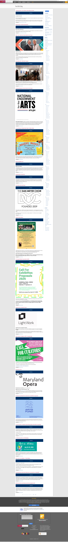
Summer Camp (23, 390)
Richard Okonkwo (47, 227)
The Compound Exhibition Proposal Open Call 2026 (22, 259)
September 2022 (48, 160)
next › (33, 494)
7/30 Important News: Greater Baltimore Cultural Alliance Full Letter (25, 10)
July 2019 (47, 128)
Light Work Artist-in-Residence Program (21, 307)
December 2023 (48, 180)
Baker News (46, 16)
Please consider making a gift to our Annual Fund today (36, 509)
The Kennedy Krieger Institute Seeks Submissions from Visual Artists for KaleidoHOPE (27, 472)
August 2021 (47, 146)
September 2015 (48, 73)
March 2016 (47, 78)
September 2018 (48, 114)
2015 (45, 62)
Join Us (64, 2)
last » (35, 494)
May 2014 (47, 51)
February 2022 (47, 151)
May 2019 (47, 125)
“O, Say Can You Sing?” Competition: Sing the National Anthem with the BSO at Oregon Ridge (28, 424)
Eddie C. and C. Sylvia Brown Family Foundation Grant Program (24, 35)
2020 (45, 136)
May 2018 (47, 109)
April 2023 (47, 170)
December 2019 (48, 134)
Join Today (34, 505)
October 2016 (47, 87)
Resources (28, 2)
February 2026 (47, 199)
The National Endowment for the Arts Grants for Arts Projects (24, 88)
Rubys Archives (47, 24)
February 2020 (47, 137)
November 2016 (48, 88)
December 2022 (48, 164)
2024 (45, 182)
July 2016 (47, 83)
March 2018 (47, 106)
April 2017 (47, 96)
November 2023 (48, 179)
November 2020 (48, 142)
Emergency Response (47, 17)
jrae (45, 226)
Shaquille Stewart (31, 460)
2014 (45, 49)
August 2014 (47, 55)
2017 (45, 91)
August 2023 (47, 175)
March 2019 (47, 123)
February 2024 (47, 184)
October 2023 (47, 178)
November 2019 (48, 133)
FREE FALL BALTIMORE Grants (19, 161)
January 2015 (47, 63)
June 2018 (47, 110)
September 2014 (48, 56)
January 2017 (47, 92)
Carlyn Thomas (47, 210)
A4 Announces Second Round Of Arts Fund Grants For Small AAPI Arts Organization (27, 395)
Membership (23, 2)
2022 (45, 150)
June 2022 (47, 156)
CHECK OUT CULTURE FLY (42, 520)
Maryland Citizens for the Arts (48, 43)
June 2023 (47, 173)
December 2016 (48, 89)
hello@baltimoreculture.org (34, 529)
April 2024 (47, 187)
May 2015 (47, 68)
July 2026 (47, 205)
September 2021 (48, 147)
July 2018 (47, 111)
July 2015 (47, 70)
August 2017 (47, 101)
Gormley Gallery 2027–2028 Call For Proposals (22, 61)
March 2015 (47, 65)
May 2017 (47, 97)
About (15, 2)
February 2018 (47, 105)
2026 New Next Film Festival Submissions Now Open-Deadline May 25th (25, 483)
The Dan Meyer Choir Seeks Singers (20, 185)
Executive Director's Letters (22, 22)
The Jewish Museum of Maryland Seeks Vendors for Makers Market (25, 128)
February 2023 (47, 168)
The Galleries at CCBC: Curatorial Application (22, 365)
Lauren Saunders (47, 214)
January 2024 (47, 183)
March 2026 (47, 200)
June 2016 (47, 82)
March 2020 (47, 138)
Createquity (46, 42)
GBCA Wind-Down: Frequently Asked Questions (22, 24)
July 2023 (47, 174)
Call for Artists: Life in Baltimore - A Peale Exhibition (23, 458)
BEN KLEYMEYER (47, 218)
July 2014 (47, 54)
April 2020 (47, 139)
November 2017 (48, 102)
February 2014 (47, 50)
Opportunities (21, 159)
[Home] (6, 2)
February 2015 (47, 64)
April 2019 (47, 124)
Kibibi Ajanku (46, 219)
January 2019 (47, 120)
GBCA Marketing (30, 37)
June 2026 (47, 204)
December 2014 (48, 60)
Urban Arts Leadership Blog (48, 25)
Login (18, 0)
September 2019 (48, 130)
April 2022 (47, 154)
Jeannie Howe (46, 215)
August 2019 (47, 129)
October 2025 (47, 192)
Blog (32, 2)
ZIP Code (20, 518)
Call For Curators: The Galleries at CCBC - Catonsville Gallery (24, 336)
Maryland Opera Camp (19, 369)
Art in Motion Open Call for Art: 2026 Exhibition (22, 437)
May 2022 (47, 155)
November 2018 (48, 116)
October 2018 (47, 115)
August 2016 (47, 84)
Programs (19, 2)
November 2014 (48, 59)
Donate (66, 2)
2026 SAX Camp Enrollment (19, 217)
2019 (45, 119)
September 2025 (48, 191)
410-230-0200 (34, 528)
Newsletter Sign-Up (15, 0)
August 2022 (47, 159)
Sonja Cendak (46, 213)
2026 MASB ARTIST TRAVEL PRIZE (20, 174)
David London (46, 209)
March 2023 (47, 169)
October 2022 (47, 161)
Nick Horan (46, 220)
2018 (45, 104)
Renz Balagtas (46, 223)
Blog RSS (47, 11)
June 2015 (47, 69)
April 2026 (47, 201)
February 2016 (47, 77)
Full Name (20, 517)
